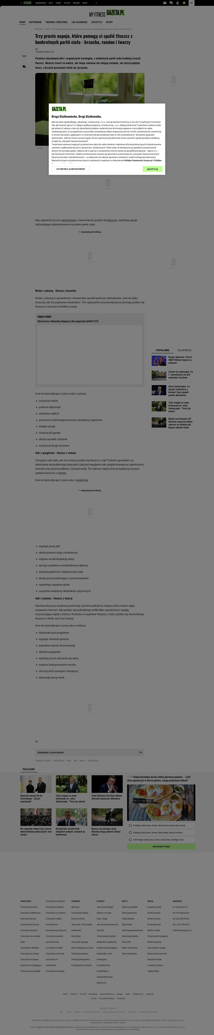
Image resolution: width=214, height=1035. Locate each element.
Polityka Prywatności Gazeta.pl (138, 160)
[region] (107, 139)
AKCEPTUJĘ (152, 169)
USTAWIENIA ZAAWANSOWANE (70, 169)
